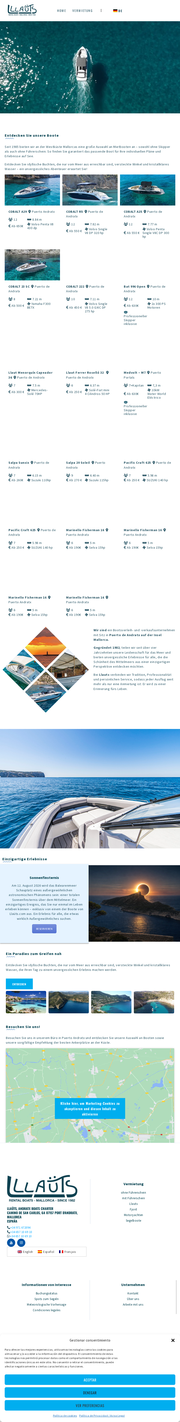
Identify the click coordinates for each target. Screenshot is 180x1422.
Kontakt (133, 1293)
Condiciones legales (46, 1310)
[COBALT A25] (147, 190)
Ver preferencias (90, 1405)
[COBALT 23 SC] (32, 264)
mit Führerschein (133, 1198)
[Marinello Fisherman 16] (90, 508)
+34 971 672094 (20, 1228)
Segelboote (133, 1221)
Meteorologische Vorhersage (46, 1305)
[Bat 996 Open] (147, 264)
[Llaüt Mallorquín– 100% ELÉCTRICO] (147, 351)
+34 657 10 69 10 (21, 1232)
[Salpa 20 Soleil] (90, 441)
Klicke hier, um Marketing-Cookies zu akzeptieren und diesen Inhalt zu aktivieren (90, 1108)
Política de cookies (65, 1415)
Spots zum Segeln (46, 1299)
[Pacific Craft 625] (147, 441)
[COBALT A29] (32, 190)
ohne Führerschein (133, 1193)
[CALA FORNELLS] (26, 1002)
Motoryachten (133, 1215)
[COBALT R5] (90, 190)
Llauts (133, 1204)
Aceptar (90, 1379)
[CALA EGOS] (154, 1002)
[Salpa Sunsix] (32, 441)
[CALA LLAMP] (111, 1002)
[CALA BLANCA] (69, 1002)
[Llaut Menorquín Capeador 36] (32, 351)
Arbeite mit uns (133, 1305)
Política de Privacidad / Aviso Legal (102, 1415)
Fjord (133, 1209)
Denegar (90, 1392)
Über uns (133, 1299)
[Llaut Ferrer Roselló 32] (90, 351)
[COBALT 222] (90, 264)
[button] (173, 1340)
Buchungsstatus (46, 1293)
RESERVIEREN (44, 929)
